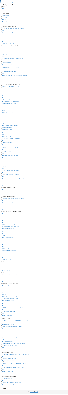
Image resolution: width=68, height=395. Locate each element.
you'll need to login (37, 391)
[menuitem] (0, 1)
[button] (0, 0)
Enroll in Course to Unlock (34, 392)
